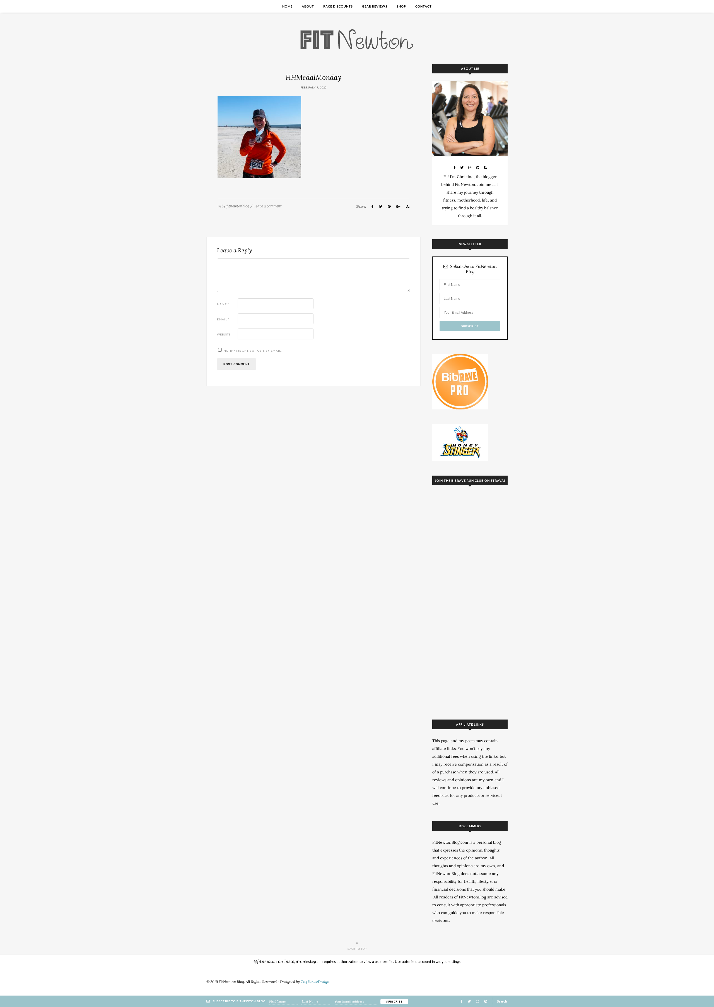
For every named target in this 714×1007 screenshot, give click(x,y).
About (308, 6)
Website (224, 334)
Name (223, 304)
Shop (401, 6)
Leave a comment (268, 206)
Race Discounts (338, 6)
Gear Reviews (374, 6)
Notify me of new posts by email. (253, 350)
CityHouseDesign (315, 981)
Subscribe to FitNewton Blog (473, 269)
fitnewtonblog (237, 206)
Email (223, 319)
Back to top (357, 948)
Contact (423, 6)
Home (287, 6)
